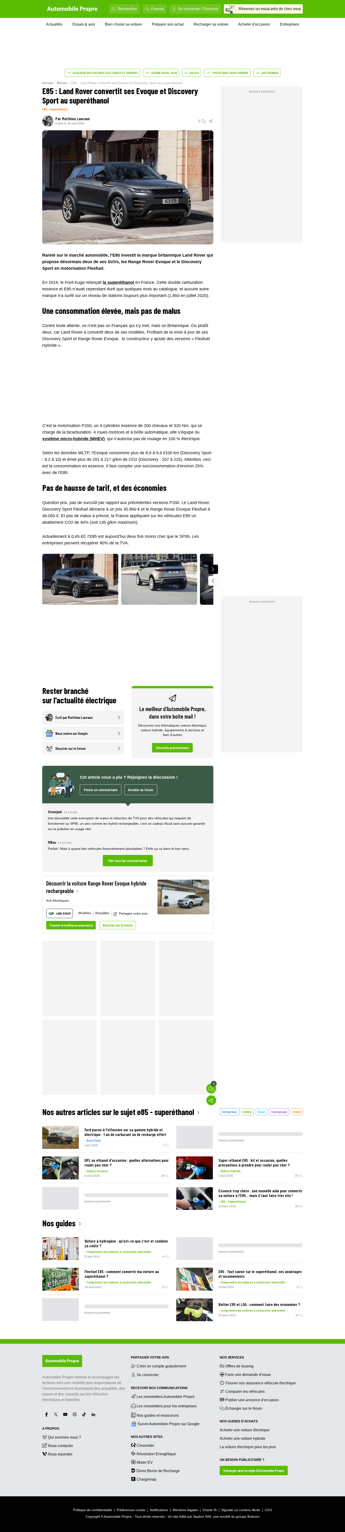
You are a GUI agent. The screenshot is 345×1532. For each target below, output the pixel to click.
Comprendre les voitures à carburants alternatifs (119, 1252)
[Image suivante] (213, 569)
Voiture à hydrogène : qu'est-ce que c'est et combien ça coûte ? (126, 1243)
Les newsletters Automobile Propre (166, 1397)
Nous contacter (60, 1446)
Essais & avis (84, 24)
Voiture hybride (231, 1171)
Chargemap (146, 1479)
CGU (268, 1510)
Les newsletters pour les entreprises (166, 1406)
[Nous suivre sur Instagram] (74, 1414)
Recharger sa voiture (211, 24)
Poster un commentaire (100, 789)
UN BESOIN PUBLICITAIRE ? (242, 1460)
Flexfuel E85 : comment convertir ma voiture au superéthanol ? (121, 1273)
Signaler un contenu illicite (240, 1510)
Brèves (62, 83)
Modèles (84, 913)
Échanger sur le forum (243, 1408)
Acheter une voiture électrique (244, 1430)
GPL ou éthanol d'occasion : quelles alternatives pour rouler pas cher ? (126, 1162)
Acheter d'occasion (254, 24)
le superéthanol (118, 282)
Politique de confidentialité (92, 1510)
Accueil (47, 83)
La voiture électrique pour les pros (248, 1447)
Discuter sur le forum (118, 925)
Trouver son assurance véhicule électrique (260, 1383)
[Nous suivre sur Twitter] (56, 1414)
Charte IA (210, 1510)
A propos (50, 1428)
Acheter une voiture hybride (242, 1438)
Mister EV (145, 1462)
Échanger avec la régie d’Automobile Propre (253, 1470)
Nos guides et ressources (158, 1415)
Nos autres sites (146, 1437)
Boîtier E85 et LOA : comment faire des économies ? (259, 1304)
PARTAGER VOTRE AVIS (150, 1357)
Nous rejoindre (60, 1454)
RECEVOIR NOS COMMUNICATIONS (159, 1388)
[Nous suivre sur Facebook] (46, 1414)
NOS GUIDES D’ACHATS (239, 1421)
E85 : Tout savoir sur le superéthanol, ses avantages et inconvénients (260, 1273)
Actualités (54, 24)
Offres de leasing (239, 1366)
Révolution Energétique (156, 1454)
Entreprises (289, 24)
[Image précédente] (213, 581)
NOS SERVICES (232, 1357)
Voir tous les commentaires (127, 860)
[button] (127, 837)
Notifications (159, 1510)
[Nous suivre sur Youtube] (65, 1414)
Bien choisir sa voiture (123, 24)
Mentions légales (185, 1510)
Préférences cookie (131, 1510)
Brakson (253, 1516)
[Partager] (211, 121)
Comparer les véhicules (245, 1391)
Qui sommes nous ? (64, 1437)
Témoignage (279, 1112)
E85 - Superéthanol (54, 109)
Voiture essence (97, 1171)
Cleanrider (145, 1445)
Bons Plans (94, 1140)
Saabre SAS (202, 1516)
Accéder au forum (140, 789)
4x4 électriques (57, 900)
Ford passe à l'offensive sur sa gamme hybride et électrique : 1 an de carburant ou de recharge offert (125, 1132)
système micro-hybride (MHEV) (73, 438)
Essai (261, 1112)
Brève (297, 1112)
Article (247, 1112)
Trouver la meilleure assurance (71, 925)
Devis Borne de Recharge (158, 1471)
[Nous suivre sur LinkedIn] (93, 1414)
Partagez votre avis (133, 913)
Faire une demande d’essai (248, 1375)
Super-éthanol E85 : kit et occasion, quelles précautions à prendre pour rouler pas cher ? (254, 1162)
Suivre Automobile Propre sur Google (168, 1424)
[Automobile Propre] (72, 9)
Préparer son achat (168, 24)
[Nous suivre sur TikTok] (84, 1414)
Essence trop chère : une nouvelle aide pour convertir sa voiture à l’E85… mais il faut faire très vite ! (260, 1193)
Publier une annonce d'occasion (252, 1400)
